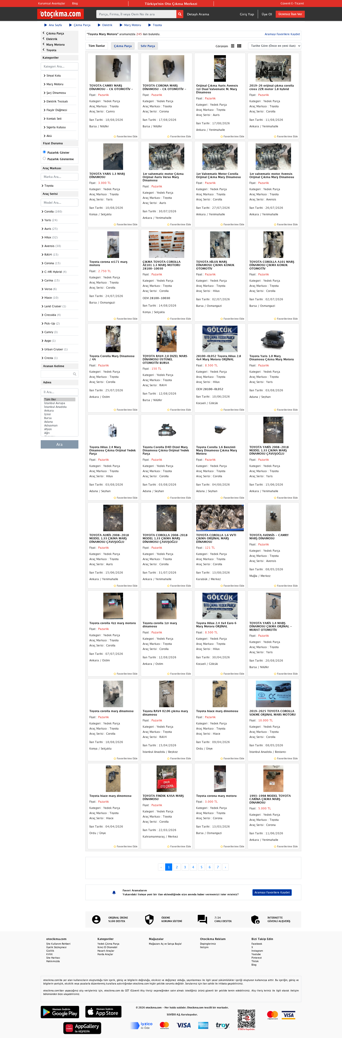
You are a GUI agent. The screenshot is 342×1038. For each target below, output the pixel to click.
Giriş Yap (247, 14)
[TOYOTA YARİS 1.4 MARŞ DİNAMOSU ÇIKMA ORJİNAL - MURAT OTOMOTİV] (273, 605)
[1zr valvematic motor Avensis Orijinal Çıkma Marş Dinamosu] (273, 156)
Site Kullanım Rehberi (58, 943)
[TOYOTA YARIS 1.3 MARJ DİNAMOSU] (113, 156)
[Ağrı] (59, 433)
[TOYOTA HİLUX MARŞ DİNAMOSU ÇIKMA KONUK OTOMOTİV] (220, 244)
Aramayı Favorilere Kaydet (272, 892)
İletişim (204, 947)
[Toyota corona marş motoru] (220, 778)
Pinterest (256, 957)
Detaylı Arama (198, 14)
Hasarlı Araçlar (105, 950)
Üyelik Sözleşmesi (56, 947)
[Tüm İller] (59, 399)
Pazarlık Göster (58, 152)
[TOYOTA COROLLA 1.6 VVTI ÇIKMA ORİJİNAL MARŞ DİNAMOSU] (220, 517)
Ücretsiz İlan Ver (290, 14)
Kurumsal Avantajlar (51, 3)
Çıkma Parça (82, 25)
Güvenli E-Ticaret (292, 3)
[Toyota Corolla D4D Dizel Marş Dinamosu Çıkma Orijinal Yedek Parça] (166, 429)
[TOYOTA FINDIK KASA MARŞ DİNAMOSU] (166, 778)
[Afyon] (59, 429)
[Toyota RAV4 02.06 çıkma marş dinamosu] (166, 693)
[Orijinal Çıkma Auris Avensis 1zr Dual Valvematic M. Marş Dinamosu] (220, 68)
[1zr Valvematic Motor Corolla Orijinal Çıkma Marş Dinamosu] (220, 156)
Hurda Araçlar (105, 954)
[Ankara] (59, 410)
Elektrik (107, 25)
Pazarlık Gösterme (60, 159)
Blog (75, 3)
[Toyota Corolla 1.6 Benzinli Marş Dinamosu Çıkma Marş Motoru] (220, 429)
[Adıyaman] (59, 425)
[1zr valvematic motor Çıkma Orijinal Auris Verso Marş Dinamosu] (166, 156)
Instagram (257, 950)
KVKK (49, 954)
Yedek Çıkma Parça (108, 943)
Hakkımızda (53, 961)
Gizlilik (50, 950)
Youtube (256, 954)
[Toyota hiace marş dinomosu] (220, 693)
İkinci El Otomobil (107, 947)
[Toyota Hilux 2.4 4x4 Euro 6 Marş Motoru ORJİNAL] (220, 605)
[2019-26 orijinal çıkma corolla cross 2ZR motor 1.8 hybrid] (273, 68)
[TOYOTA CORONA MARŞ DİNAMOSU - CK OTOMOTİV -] (166, 68)
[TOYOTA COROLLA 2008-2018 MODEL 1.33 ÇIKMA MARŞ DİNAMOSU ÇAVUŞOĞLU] (166, 517)
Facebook (256, 943)
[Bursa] (59, 418)
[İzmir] (59, 414)
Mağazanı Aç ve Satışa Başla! (165, 943)
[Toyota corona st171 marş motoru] (113, 244)
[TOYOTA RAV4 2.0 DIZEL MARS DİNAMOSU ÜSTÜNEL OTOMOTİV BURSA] (166, 338)
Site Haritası (53, 957)
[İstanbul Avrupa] (59, 403)
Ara (59, 444)
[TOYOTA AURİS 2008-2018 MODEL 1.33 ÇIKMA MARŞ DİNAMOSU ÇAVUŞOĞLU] (113, 517)
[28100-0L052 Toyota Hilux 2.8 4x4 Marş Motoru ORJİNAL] (220, 338)
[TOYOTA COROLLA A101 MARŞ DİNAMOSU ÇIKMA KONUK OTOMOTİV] (273, 244)
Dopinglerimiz (208, 943)
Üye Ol (267, 14)
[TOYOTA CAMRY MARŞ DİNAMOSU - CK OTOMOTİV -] (113, 68)
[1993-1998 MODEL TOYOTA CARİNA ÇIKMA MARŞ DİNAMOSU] (273, 778)
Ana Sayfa (55, 25)
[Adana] (59, 422)
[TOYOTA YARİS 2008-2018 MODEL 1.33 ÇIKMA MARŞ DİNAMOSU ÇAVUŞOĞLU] (273, 429)
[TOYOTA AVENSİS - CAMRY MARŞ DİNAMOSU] (273, 517)
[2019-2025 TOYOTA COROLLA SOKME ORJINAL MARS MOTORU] (273, 693)
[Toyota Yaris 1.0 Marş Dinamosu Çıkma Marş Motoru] (273, 338)
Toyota (157, 25)
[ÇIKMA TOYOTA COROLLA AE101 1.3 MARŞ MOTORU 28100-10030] (166, 244)
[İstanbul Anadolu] (59, 407)
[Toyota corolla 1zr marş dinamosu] (166, 605)
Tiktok (255, 961)
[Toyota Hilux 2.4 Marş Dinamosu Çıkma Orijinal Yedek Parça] (113, 429)
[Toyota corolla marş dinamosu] (113, 693)
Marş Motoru (132, 25)
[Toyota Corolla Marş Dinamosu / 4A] (113, 338)
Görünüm (222, 46)
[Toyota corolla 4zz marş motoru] (113, 605)
